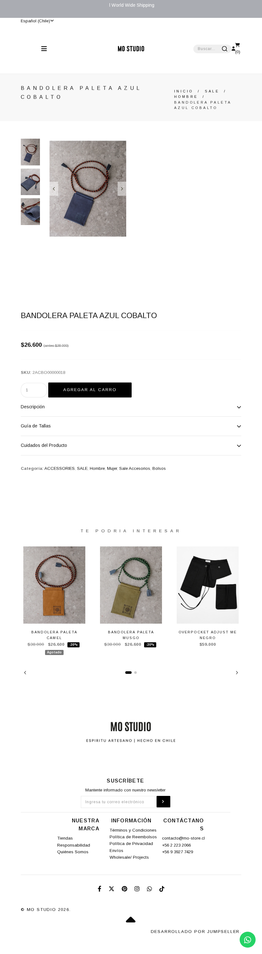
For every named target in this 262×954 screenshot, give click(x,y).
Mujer (112, 468)
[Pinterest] (125, 889)
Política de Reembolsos (133, 836)
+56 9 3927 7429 (177, 851)
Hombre (186, 96)
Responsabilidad (73, 845)
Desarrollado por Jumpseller (195, 931)
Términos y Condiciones (133, 830)
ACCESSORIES (59, 468)
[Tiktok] (162, 889)
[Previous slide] (54, 189)
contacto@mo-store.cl (183, 838)
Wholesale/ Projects (129, 857)
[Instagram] (138, 889)
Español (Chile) (35, 20)
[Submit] (224, 48)
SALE (212, 91)
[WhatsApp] (150, 889)
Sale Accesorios (134, 468)
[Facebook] (100, 889)
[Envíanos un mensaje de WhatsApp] (248, 940)
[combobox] (212, 49)
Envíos (116, 850)
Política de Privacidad (131, 843)
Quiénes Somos (73, 851)
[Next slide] (122, 189)
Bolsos (159, 468)
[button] (25, 673)
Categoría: (32, 468)
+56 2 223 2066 (176, 845)
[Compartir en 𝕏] (112, 889)
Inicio (183, 91)
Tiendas (65, 838)
